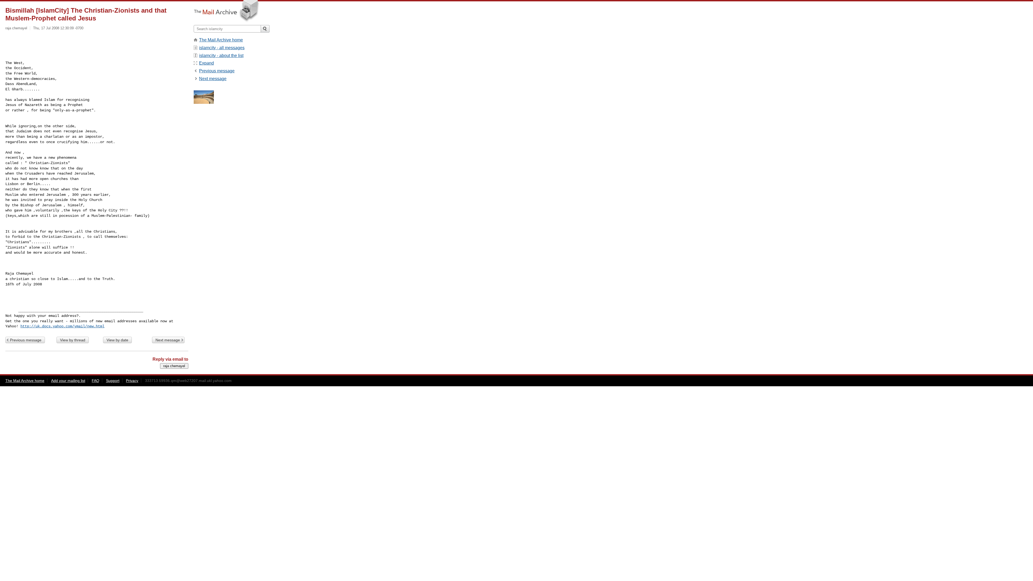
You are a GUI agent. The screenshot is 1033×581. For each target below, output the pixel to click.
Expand (206, 63)
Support (112, 380)
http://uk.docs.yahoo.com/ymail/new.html (62, 326)
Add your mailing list (68, 380)
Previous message (25, 340)
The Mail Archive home (221, 40)
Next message (167, 340)
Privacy (132, 380)
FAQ (95, 380)
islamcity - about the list (221, 55)
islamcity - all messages (222, 47)
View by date (117, 340)
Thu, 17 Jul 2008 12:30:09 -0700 (58, 28)
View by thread (72, 340)
